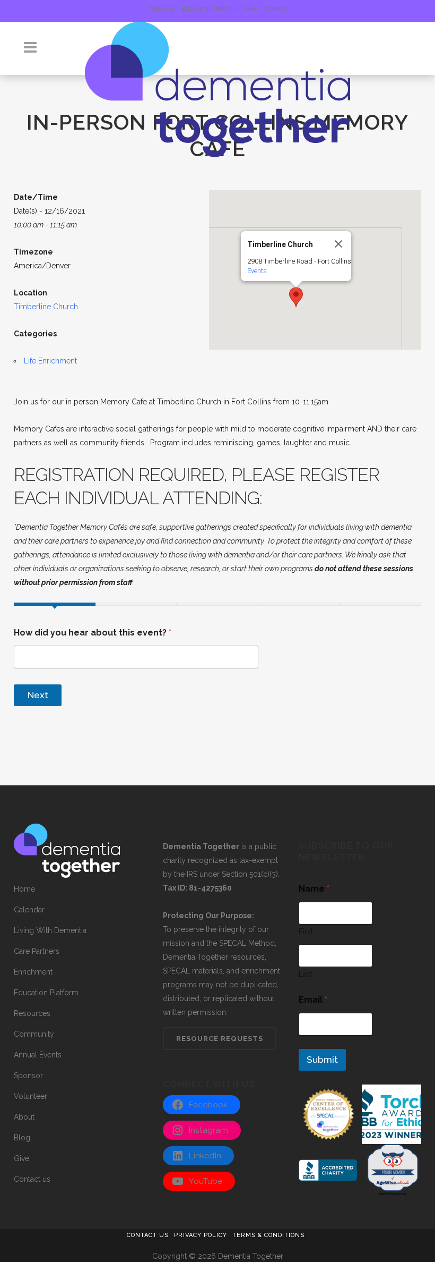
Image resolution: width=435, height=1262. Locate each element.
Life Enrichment (50, 361)
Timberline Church (46, 306)
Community (34, 1034)
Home (24, 889)
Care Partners (36, 951)
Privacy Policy (200, 1235)
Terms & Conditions (268, 1235)
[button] (296, 297)
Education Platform (209, 8)
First (306, 931)
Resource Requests (219, 1039)
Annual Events (38, 1055)
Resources (32, 1013)
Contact (276, 8)
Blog (22, 1137)
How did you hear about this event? (92, 633)
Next (38, 695)
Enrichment (33, 972)
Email (313, 1000)
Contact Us (148, 1235)
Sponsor (28, 1075)
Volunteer (30, 1096)
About (24, 1117)
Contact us (32, 1179)
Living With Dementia (50, 930)
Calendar (161, 8)
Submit (322, 1059)
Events (257, 271)
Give (250, 8)
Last (305, 974)
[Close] (338, 244)
